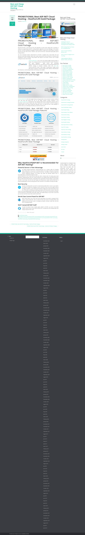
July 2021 (45, 320)
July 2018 (45, 406)
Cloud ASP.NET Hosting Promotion (67, 102)
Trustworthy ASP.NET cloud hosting (34, 218)
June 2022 (45, 292)
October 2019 (46, 372)
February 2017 (46, 448)
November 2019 (46, 369)
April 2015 (45, 503)
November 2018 (46, 399)
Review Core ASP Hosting (67, 94)
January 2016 (45, 481)
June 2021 (45, 322)
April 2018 (45, 414)
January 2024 (45, 245)
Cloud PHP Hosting (64, 127)
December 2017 (46, 424)
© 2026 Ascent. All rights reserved (15, 533)
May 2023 (45, 265)
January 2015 (45, 510)
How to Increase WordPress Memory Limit (66, 51)
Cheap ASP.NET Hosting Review (69, 86)
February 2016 (46, 478)
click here (56, 65)
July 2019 (45, 379)
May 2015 (45, 500)
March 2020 (45, 359)
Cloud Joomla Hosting (65, 114)
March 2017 (45, 446)
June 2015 (45, 498)
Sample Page (12, 240)
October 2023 (46, 253)
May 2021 (45, 325)
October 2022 (46, 283)
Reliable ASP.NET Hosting (67, 85)
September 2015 (46, 490)
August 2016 (45, 463)
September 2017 (46, 431)
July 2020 (45, 349)
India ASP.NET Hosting (67, 91)
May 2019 (45, 384)
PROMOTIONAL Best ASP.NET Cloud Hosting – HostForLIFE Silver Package (25, 224)
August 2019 (45, 377)
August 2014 (45, 523)
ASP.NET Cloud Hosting (35, 216)
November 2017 (46, 426)
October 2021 (46, 312)
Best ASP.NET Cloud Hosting (44, 216)
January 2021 (45, 335)
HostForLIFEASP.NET (33, 60)
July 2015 (45, 495)
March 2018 (45, 416)
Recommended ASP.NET (67, 70)
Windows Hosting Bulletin (67, 74)
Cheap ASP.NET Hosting (67, 68)
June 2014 (45, 528)
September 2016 (46, 461)
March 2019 (45, 389)
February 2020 (46, 362)
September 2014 (46, 520)
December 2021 (46, 307)
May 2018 (45, 411)
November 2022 (46, 280)
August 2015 (45, 493)
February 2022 (46, 302)
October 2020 (46, 342)
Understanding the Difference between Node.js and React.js (66, 59)
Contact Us (12, 238)
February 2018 (46, 419)
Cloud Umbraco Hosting (65, 132)
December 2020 (46, 337)
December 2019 (46, 367)
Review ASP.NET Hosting (67, 73)
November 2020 (46, 339)
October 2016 (46, 458)
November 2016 (46, 456)
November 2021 (46, 310)
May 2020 (45, 354)
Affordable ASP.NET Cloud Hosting (25, 216)
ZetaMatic (27, 533)
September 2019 (46, 374)
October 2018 (46, 401)
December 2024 (46, 241)
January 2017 (45, 451)
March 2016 (45, 476)
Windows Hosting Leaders (67, 75)
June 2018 (45, 409)
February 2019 (46, 391)
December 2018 (46, 396)
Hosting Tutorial (64, 144)
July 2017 (45, 436)
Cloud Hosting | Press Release (67, 112)
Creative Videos (65, 82)
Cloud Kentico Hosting (65, 117)
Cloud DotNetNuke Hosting (66, 107)
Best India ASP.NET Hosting (68, 93)
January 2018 (45, 421)
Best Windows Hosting (67, 66)
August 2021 (45, 317)
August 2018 (45, 404)
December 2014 (46, 513)
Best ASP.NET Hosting (67, 65)
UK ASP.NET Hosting (66, 89)
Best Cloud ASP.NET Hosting (68, 81)
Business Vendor (66, 83)
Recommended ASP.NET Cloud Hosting (39, 217)
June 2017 (45, 438)
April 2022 (45, 297)
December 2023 (46, 248)
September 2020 (46, 344)
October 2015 (46, 488)
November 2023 (46, 250)
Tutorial (62, 151)
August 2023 (45, 258)
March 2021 (45, 330)
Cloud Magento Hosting (65, 119)
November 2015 (46, 485)
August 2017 (45, 434)
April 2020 (45, 357)
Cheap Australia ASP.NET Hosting (69, 79)
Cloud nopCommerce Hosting (66, 124)
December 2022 (46, 278)
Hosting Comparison (65, 142)
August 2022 (45, 288)
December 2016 (46, 453)
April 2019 (45, 387)
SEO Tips (63, 149)
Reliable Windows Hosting (67, 71)
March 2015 (45, 505)
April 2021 (45, 327)
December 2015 (46, 483)
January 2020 (45, 364)
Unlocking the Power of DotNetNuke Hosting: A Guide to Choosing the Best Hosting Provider (68, 43)
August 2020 (45, 347)
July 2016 (45, 466)
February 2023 (46, 273)
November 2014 (46, 515)
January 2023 (45, 275)
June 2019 (45, 382)
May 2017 (45, 441)
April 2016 (45, 473)
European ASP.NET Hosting (68, 87)
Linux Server (63, 146)
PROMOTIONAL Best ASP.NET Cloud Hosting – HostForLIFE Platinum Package (42, 226)
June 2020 (45, 352)
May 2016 (45, 471)
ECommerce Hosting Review (68, 69)
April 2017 (45, 443)
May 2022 (45, 295)
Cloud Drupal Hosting (65, 109)
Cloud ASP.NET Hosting (65, 99)
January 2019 (45, 394)
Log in (61, 241)
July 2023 (45, 260)
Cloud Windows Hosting (23, 215)
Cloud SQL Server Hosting (66, 129)
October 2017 (46, 429)
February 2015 (46, 508)
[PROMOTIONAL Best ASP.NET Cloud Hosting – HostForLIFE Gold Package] (38, 30)
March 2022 (45, 300)
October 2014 (46, 518)
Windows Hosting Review (67, 78)
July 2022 (45, 290)
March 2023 (45, 270)
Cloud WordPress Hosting (66, 137)
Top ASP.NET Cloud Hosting (22, 218)
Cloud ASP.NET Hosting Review (67, 104)
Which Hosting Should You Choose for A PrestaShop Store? (67, 47)
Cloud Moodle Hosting (65, 122)
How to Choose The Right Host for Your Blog (67, 55)
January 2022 (45, 305)
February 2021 (46, 332)
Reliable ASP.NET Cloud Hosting (51, 217)
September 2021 (46, 315)
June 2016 (45, 468)
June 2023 (45, 263)
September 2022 (46, 285)
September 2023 (46, 255)
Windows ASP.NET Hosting (68, 77)
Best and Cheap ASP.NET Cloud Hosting (17, 6)
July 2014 (45, 525)
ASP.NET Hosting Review (67, 90)
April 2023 (45, 268)
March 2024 (45, 243)
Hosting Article (64, 139)
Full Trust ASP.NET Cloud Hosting (26, 217)
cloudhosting (24, 21)
